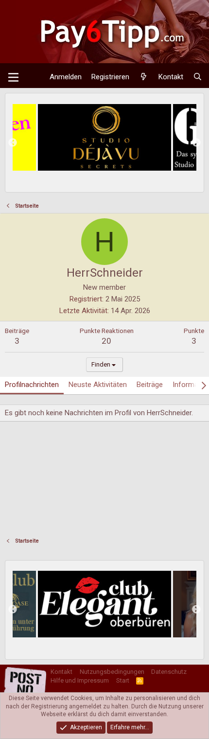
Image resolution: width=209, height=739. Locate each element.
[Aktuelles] (143, 77)
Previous (12, 143)
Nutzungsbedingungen (112, 671)
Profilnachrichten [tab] (32, 384)
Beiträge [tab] (150, 384)
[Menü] (13, 77)
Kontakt (61, 671)
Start (122, 680)
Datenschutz (169, 671)
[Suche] (197, 77)
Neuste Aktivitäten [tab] (98, 384)
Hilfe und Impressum (80, 680)
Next (196, 143)
